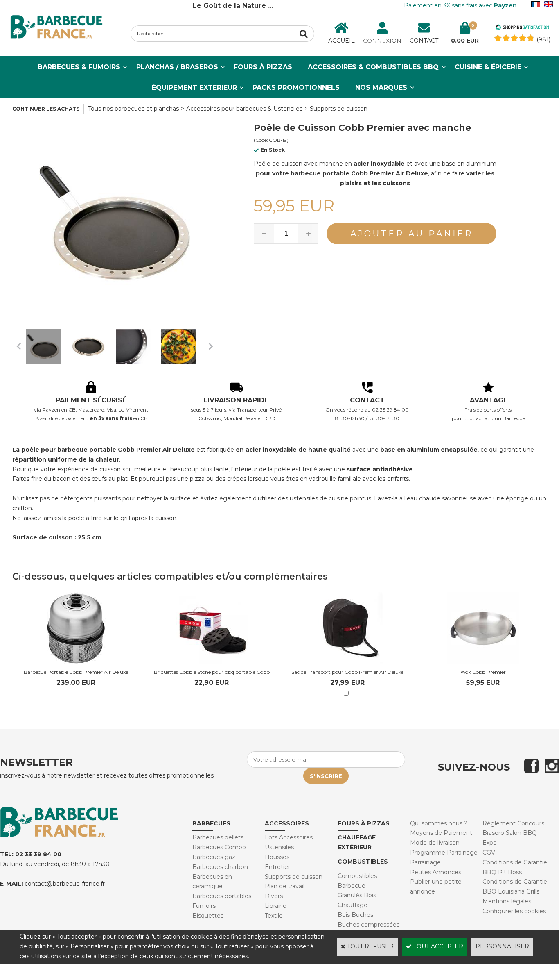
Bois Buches (355, 915)
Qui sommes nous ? (438, 823)
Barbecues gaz (213, 857)
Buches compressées (368, 924)
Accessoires (287, 823)
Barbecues (211, 823)
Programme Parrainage (444, 852)
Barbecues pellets (217, 837)
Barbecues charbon (220, 867)
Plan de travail (284, 886)
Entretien (278, 867)
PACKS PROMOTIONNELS (296, 87)
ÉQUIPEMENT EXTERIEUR (194, 87)
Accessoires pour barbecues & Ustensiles (244, 108)
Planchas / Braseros (177, 67)
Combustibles (363, 861)
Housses (277, 857)
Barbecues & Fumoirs (79, 67)
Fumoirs (204, 905)
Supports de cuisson (338, 108)
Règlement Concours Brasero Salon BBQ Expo (513, 833)
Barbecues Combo (219, 847)
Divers (274, 896)
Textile (274, 915)
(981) (543, 39)
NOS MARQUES (381, 87)
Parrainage (425, 862)
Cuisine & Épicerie (488, 67)
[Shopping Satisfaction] (522, 28)
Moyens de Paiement (441, 833)
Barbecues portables (221, 896)
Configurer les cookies (514, 911)
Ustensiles (279, 847)
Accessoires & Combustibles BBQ (373, 67)
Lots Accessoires (289, 837)
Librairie (275, 905)
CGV (488, 852)
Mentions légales (506, 901)
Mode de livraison (435, 842)
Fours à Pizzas (263, 67)
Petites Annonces (435, 872)
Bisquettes (207, 915)
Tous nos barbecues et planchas (133, 108)
